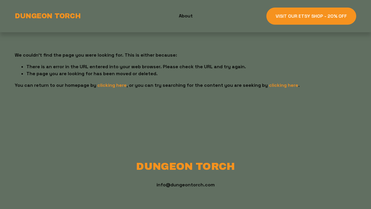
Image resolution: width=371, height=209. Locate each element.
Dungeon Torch (48, 16)
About (186, 16)
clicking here (112, 85)
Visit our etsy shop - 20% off (311, 16)
